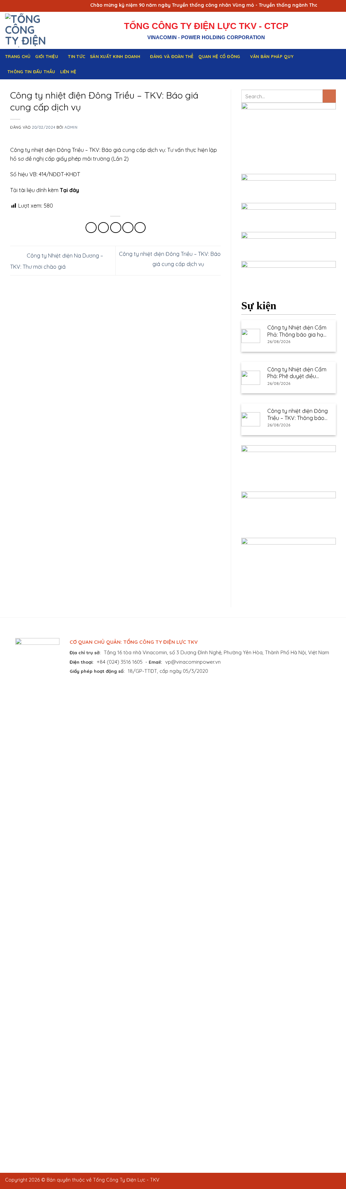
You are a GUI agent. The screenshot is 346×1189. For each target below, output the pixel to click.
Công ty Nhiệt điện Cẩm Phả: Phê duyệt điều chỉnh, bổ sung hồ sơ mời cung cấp (296, 373)
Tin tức (76, 56)
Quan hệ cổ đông (219, 56)
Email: (155, 662)
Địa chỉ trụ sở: (85, 652)
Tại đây (69, 190)
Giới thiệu (46, 56)
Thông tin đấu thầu (31, 71)
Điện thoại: (82, 662)
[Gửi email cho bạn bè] (115, 227)
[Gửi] (329, 96)
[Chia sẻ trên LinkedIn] (140, 227)
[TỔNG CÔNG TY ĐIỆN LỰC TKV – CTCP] (33, 30)
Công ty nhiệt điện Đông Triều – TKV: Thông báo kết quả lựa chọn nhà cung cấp (297, 414)
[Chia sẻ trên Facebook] (91, 227)
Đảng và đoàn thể (171, 56)
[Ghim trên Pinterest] (127, 227)
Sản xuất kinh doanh (115, 56)
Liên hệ (68, 71)
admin (71, 127)
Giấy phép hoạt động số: (97, 671)
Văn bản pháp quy (272, 56)
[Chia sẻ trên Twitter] (103, 227)
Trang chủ (17, 56)
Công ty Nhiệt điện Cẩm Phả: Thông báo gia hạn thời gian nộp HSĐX (296, 331)
